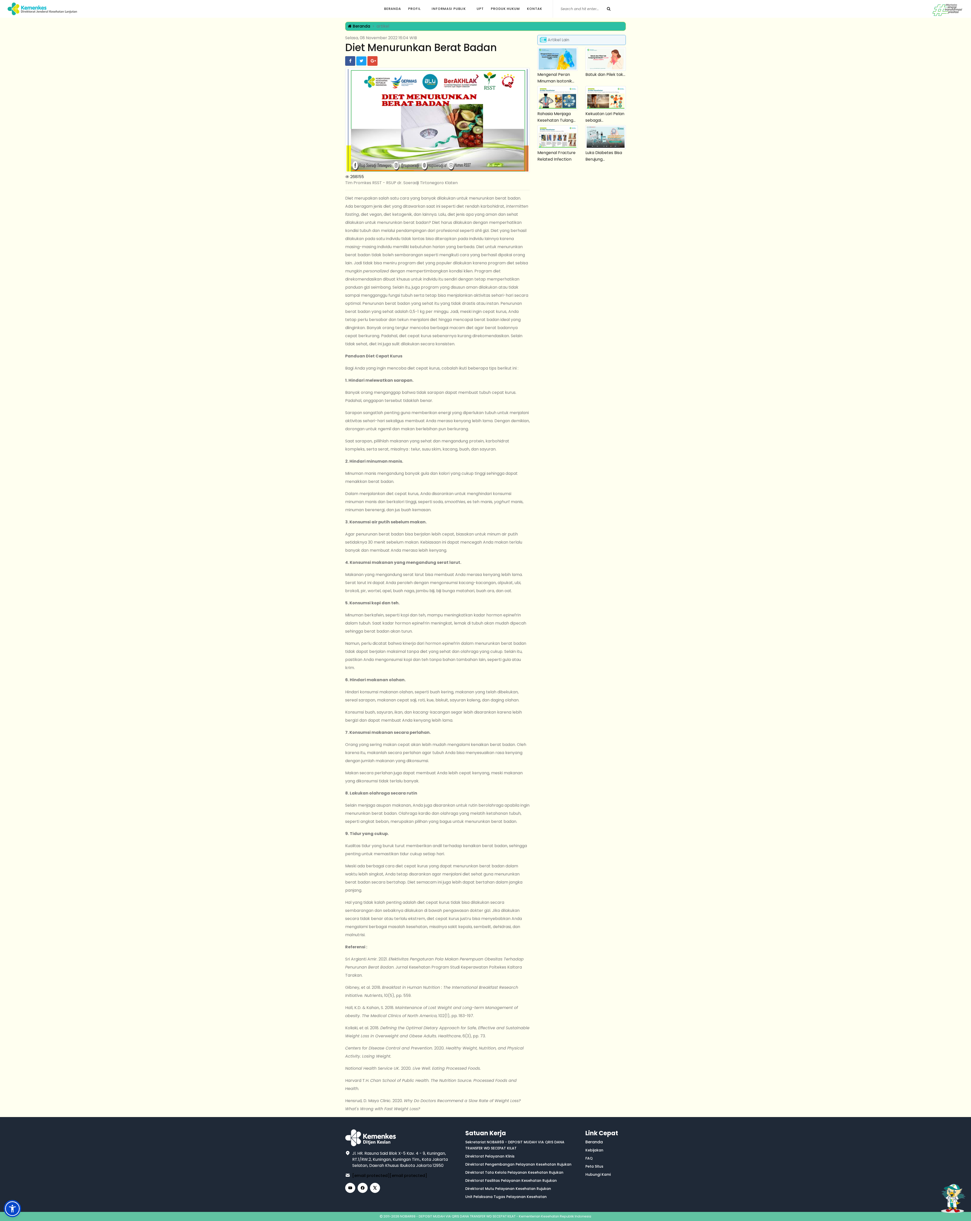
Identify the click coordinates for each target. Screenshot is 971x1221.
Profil (414, 8)
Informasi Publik (449, 8)
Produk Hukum (505, 8)
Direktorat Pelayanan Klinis (490, 1156)
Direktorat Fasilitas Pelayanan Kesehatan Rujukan (511, 1180)
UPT (480, 8)
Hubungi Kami (598, 1174)
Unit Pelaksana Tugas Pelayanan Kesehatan (506, 1196)
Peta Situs (594, 1166)
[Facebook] (363, 1188)
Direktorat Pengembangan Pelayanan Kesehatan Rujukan (518, 1164)
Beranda (392, 8)
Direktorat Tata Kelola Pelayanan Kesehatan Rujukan (514, 1172)
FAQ (589, 1158)
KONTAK (534, 8)
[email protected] (371, 1176)
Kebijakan (594, 1150)
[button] (12, 1208)
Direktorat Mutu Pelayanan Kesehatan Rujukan (508, 1188)
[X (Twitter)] (375, 1188)
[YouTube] (350, 1188)
